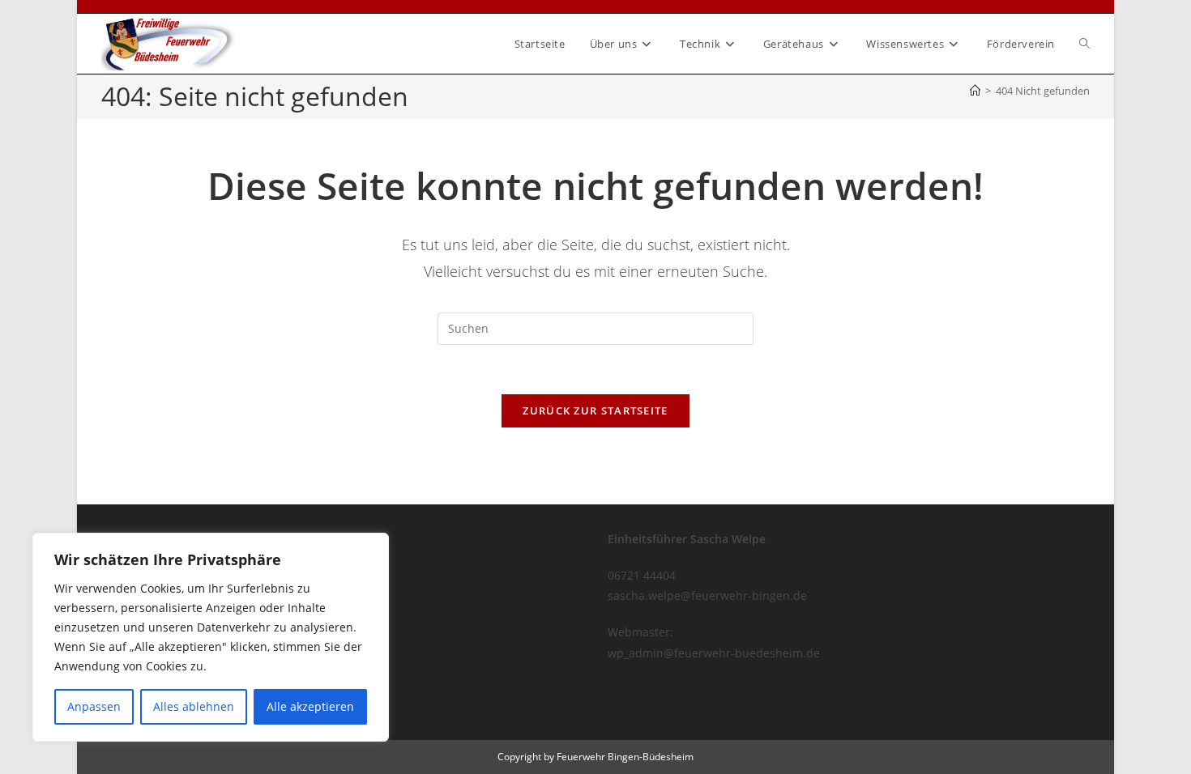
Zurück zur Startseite (595, 410)
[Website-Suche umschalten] (1084, 44)
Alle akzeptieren (310, 706)
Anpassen (94, 706)
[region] (210, 637)
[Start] (975, 90)
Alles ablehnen (193, 706)
